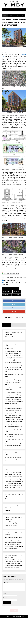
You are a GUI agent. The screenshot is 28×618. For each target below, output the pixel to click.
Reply (10, 334)
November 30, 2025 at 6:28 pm (15, 439)
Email (4, 598)
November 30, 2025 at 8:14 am (15, 452)
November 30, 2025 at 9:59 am (15, 494)
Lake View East (7, 291)
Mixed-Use (16, 291)
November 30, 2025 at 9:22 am (15, 374)
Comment (5, 582)
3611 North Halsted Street (10, 288)
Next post (19, 317)
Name (4, 593)
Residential (6, 294)
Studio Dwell (16, 294)
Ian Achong (5, 51)
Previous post (10, 317)
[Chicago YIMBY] (14, 4)
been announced (11, 65)
